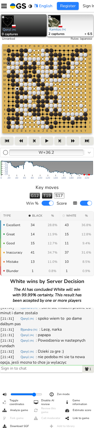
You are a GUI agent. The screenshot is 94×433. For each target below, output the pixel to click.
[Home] (17, 6)
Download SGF (19, 426)
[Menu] (4, 6)
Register (68, 6)
